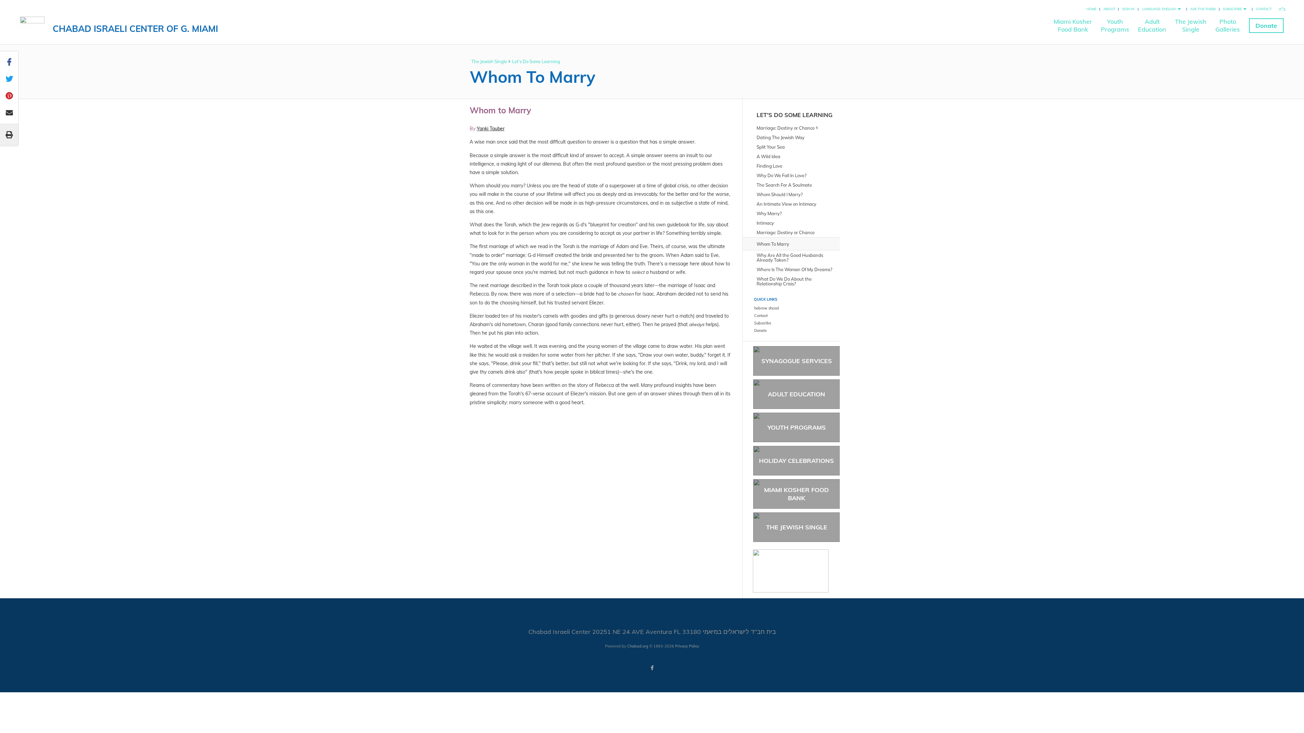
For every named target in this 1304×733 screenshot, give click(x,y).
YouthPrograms (1115, 25)
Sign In (1128, 9)
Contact (1264, 9)
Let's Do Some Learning (536, 61)
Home (1091, 9)
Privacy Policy (687, 646)
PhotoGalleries (1227, 25)
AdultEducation (1152, 25)
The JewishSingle (1191, 25)
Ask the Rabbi (1203, 9)
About (1109, 9)
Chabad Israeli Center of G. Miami (135, 28)
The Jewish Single (489, 61)
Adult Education (796, 394)
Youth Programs (796, 427)
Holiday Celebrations (796, 461)
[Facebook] (652, 667)
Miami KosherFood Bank (1073, 25)
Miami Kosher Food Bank (796, 494)
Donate (1266, 26)
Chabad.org (637, 646)
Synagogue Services (796, 361)
